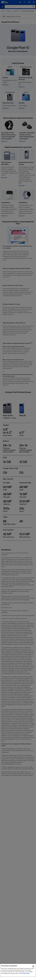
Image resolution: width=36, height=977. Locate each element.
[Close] (33, 966)
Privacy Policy (25, 973)
